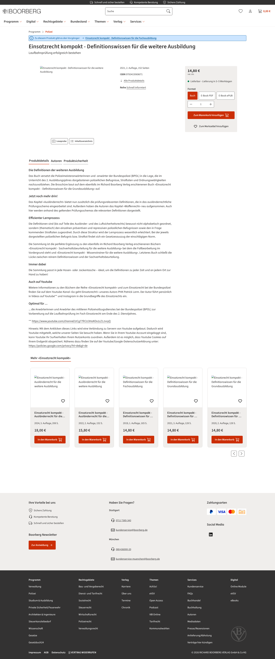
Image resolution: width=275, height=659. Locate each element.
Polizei (32, 593)
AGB (46, 652)
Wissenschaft (36, 628)
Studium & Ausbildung (41, 600)
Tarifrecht (154, 621)
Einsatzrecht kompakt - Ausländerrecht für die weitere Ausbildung (48, 414)
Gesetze (33, 635)
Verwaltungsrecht (88, 628)
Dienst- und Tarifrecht (90, 593)
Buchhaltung (194, 607)
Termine (126, 600)
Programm (34, 580)
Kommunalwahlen (159, 628)
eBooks (235, 600)
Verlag (125, 580)
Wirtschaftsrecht (87, 614)
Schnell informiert (136, 87)
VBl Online (154, 614)
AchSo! (153, 586)
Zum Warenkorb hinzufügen (209, 115)
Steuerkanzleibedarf (40, 621)
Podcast (153, 607)
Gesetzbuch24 (36, 642)
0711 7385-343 (123, 520)
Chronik (126, 607)
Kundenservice (195, 586)
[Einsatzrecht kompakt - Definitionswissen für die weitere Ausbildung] (72, 100)
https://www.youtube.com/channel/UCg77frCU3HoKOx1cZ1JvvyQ (71, 321)
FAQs (190, 593)
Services (192, 580)
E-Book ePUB (226, 95)
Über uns (126, 593)
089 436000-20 (123, 549)
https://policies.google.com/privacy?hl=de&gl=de (58, 346)
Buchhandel (194, 600)
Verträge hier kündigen (199, 642)
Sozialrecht (85, 600)
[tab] (39, 161)
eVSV (152, 593)
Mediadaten (194, 621)
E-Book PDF (207, 95)
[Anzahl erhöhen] (211, 104)
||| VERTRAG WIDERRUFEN (82, 652)
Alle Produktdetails (134, 80)
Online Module (238, 586)
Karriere (126, 586)
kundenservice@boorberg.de (132, 530)
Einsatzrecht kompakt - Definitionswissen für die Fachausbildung (120, 38)
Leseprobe (61, 141)
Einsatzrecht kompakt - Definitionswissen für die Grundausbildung (182, 414)
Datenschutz (58, 652)
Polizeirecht (85, 621)
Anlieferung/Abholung (199, 635)
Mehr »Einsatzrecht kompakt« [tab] (51, 358)
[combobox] (135, 11)
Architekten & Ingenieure (42, 614)
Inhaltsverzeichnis (83, 141)
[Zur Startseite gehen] (22, 11)
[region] (72, 100)
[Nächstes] (241, 453)
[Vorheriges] (234, 453)
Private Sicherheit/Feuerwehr (44, 607)
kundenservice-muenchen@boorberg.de (138, 559)
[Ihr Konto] (250, 11)
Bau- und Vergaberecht (91, 586)
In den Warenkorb (47, 439)
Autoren (191, 614)
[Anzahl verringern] (191, 104)
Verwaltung (35, 586)
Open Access (156, 600)
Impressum (35, 652)
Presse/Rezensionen (198, 628)
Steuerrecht (85, 607)
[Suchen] (168, 11)
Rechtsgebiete (86, 580)
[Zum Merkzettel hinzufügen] (63, 401)
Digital (234, 580)
